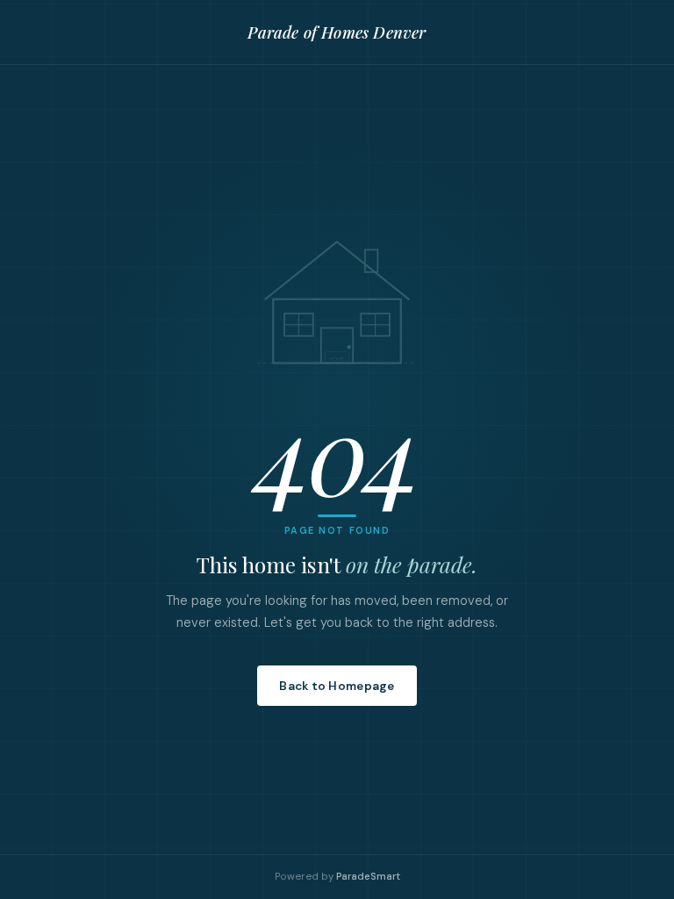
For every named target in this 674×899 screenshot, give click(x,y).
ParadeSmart (368, 876)
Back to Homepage (336, 686)
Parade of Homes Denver (336, 32)
